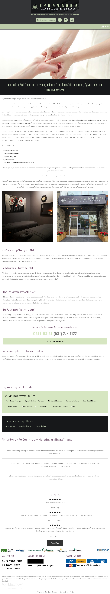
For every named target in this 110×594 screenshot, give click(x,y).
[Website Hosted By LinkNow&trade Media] (12, 586)
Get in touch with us (55, 341)
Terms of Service (43, 592)
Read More (55, 543)
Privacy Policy (68, 592)
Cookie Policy (57, 592)
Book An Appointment (46, 20)
